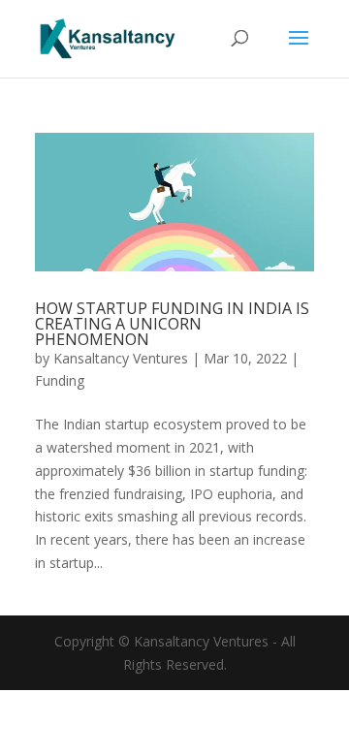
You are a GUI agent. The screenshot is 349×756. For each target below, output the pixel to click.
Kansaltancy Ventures (120, 358)
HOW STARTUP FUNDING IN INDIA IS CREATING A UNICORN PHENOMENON (172, 324)
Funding (59, 380)
